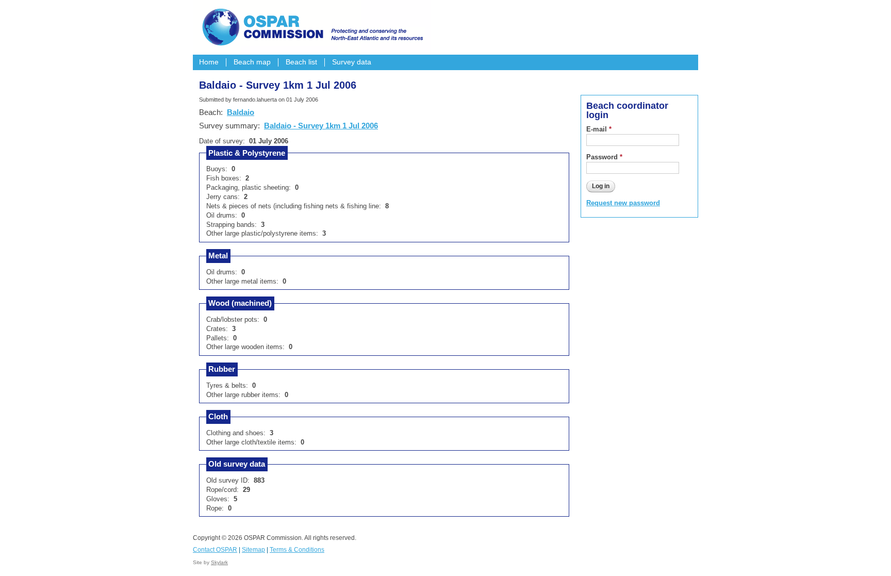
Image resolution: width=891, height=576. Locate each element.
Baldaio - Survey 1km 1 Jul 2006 (321, 125)
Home (209, 62)
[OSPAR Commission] (311, 26)
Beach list (301, 62)
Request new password (623, 203)
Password (604, 157)
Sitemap (253, 550)
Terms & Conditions (297, 550)
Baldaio (240, 112)
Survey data (351, 62)
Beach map (252, 62)
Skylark (219, 562)
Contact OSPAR (215, 550)
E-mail (599, 129)
